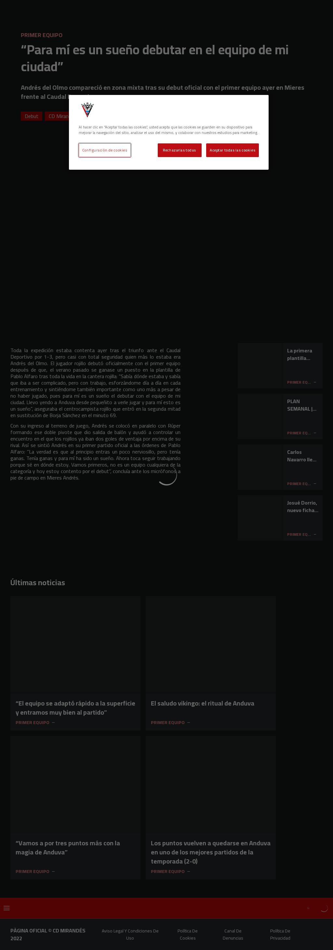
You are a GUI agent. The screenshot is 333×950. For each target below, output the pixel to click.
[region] (169, 132)
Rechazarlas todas (179, 150)
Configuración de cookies (104, 150)
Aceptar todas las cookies (232, 150)
